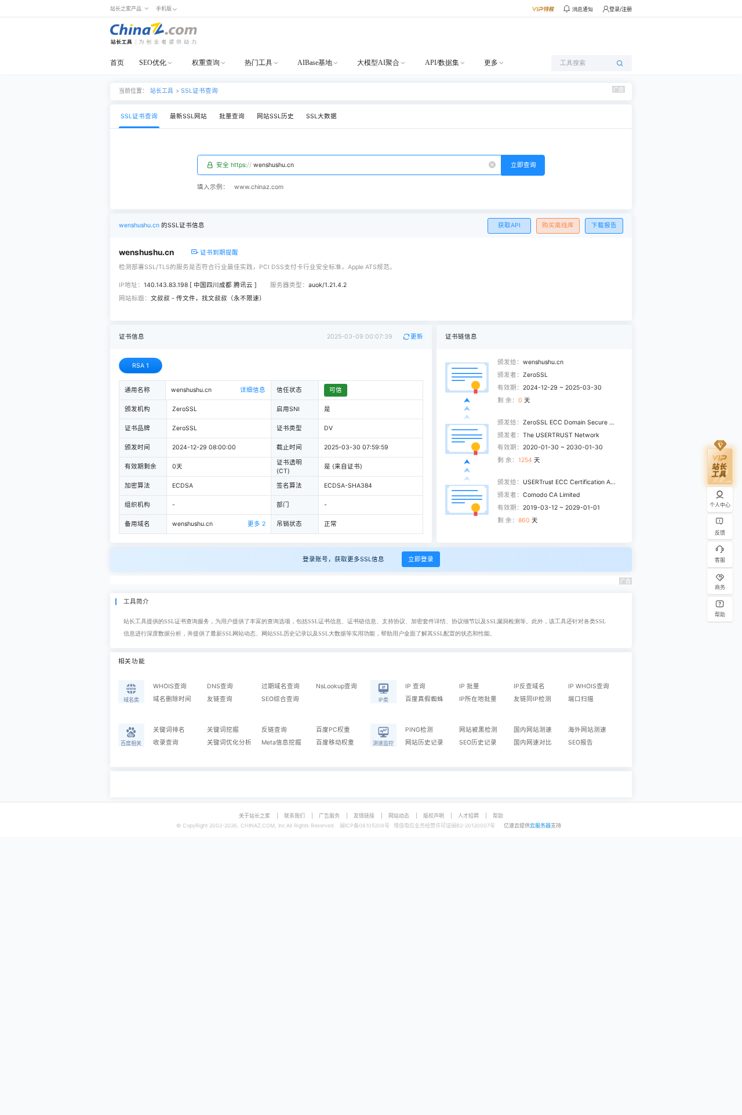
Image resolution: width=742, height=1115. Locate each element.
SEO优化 (152, 63)
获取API (509, 225)
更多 (491, 63)
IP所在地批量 (478, 699)
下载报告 (604, 225)
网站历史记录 (424, 742)
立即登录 (421, 559)
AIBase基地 (314, 63)
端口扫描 (581, 699)
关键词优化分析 (229, 742)
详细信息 (252, 390)
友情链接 (364, 815)
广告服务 (329, 815)
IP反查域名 (529, 686)
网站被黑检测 (478, 729)
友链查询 (219, 699)
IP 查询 (415, 686)
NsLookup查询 (336, 686)
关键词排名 (169, 729)
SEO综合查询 (280, 699)
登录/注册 (620, 9)
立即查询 (523, 165)
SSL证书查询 (199, 91)
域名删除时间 (172, 699)
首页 (117, 63)
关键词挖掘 (223, 729)
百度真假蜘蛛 (424, 699)
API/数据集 (442, 63)
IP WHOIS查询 (588, 686)
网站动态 (398, 815)
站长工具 (161, 90)
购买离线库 (558, 225)
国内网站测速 (533, 729)
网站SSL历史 (275, 116)
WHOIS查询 (170, 686)
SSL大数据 (321, 116)
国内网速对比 (533, 742)
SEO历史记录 (478, 742)
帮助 (498, 815)
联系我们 (294, 815)
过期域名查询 (280, 686)
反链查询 (274, 729)
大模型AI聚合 (378, 63)
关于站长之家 (254, 815)
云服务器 (540, 825)
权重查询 (206, 63)
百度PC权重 (333, 729)
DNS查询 (220, 686)
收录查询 (166, 742)
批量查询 (232, 116)
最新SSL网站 (188, 116)
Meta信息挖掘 (281, 742)
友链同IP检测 (532, 699)
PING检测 (419, 729)
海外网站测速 (587, 729)
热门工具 (258, 63)
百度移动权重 (335, 742)
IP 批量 (469, 686)
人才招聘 (468, 815)
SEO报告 (580, 742)
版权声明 (433, 815)
